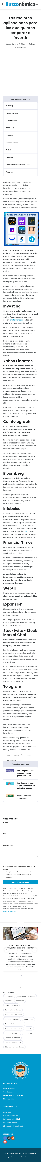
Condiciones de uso (10, 1115)
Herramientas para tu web (13, 1095)
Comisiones (28, 1019)
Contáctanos (8, 1092)
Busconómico (12, 44)
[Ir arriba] (36, 1158)
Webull (8, 150)
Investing (9, 106)
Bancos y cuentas (12, 1019)
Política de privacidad (11, 1119)
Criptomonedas (11, 1005)
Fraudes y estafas (12, 1033)
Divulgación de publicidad (13, 1126)
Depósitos (20, 1001)
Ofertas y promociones (14, 1047)
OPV (25, 531)
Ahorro (29, 1028)
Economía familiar (12, 1038)
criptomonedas (16, 320)
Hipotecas (9, 996)
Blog (23, 44)
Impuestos (28, 1033)
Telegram (9, 172)
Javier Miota (11, 760)
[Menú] (37, 4)
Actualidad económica (14, 1024)
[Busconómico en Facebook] (5, 1138)
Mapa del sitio (8, 1099)
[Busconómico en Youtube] (5, 1142)
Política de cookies (10, 1122)
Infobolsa (9, 135)
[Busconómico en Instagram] (13, 1138)
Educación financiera (13, 1028)
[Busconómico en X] (9, 1138)
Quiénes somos (9, 1088)
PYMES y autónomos (13, 1042)
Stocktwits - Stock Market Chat (18, 164)
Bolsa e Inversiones (13, 1010)
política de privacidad (9, 911)
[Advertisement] (21, 71)
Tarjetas (8, 1001)
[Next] (34, 949)
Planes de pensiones (13, 1015)
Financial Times (12, 142)
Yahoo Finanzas (12, 113)
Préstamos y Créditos (26, 996)
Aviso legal (7, 1112)
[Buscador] (3, 4)
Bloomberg (10, 128)
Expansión (9, 157)
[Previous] (6, 949)
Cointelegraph (11, 120)
